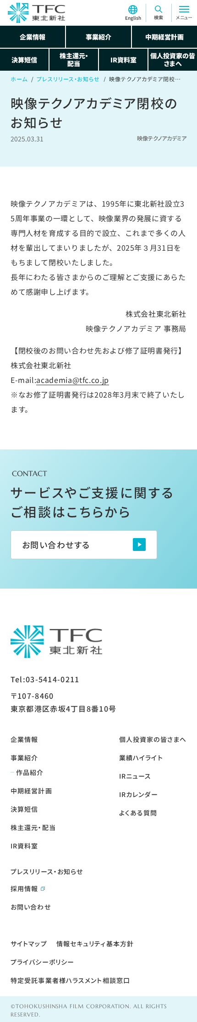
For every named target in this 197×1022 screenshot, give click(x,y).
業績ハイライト (141, 757)
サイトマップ (29, 943)
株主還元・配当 (74, 59)
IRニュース (135, 776)
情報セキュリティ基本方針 (95, 943)
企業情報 (32, 36)
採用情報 (24, 888)
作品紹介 (30, 772)
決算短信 (24, 59)
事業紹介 (98, 36)
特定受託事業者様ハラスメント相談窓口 (70, 980)
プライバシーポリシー (42, 961)
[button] (158, 13)
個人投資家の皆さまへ (172, 59)
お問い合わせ (31, 906)
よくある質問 (138, 812)
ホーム (19, 79)
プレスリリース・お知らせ (68, 79)
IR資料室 (123, 59)
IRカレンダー (138, 794)
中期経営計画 (164, 36)
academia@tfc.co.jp (72, 379)
